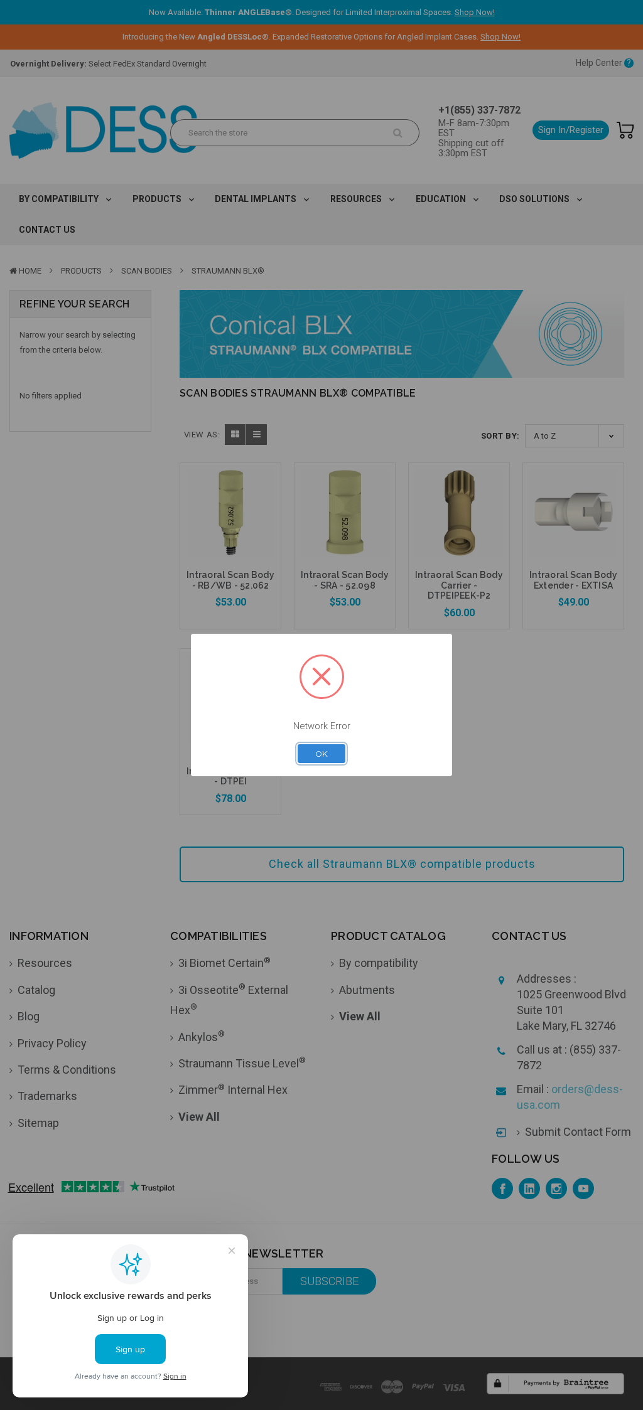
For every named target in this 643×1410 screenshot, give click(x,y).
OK (321, 754)
